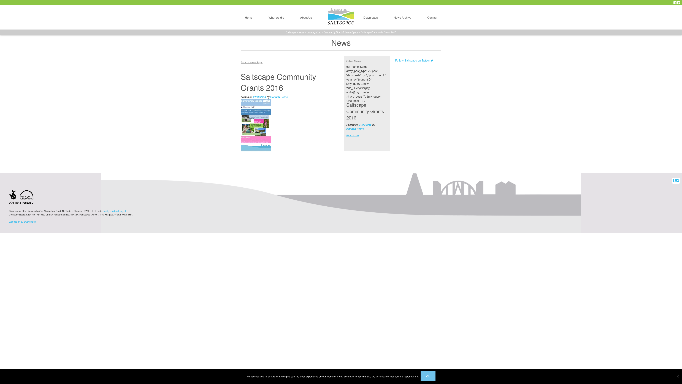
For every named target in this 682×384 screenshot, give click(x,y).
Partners (299, 23)
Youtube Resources (369, 15)
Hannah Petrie (279, 97)
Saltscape (291, 32)
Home (249, 17)
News (301, 32)
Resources (364, 7)
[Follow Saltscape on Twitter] (678, 2)
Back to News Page (251, 62)
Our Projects (270, 7)
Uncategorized (314, 32)
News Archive (402, 17)
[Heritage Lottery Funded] (21, 199)
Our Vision (300, 7)
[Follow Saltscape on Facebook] (674, 2)
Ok (428, 376)
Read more (352, 135)
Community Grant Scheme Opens (341, 32)
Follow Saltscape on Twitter (413, 60)
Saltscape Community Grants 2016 (365, 111)
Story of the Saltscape (307, 15)
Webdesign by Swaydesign (22, 221)
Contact (432, 17)
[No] (677, 376)
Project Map (269, 15)
